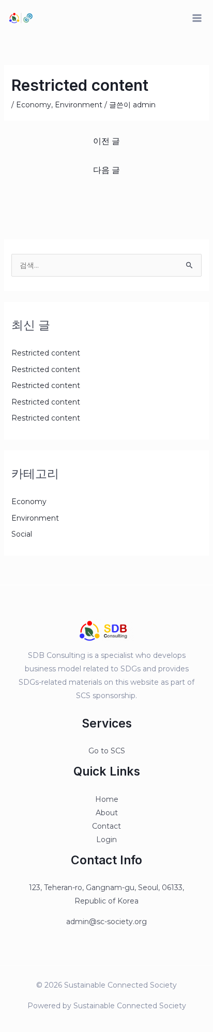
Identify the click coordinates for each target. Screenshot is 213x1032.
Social (21, 534)
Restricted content (45, 353)
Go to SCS (106, 750)
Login (106, 839)
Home (106, 799)
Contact (106, 826)
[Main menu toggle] (197, 18)
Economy (33, 104)
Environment (78, 104)
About (107, 812)
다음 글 (106, 170)
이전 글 (106, 141)
